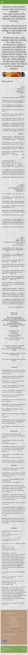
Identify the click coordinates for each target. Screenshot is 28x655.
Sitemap (8, 648)
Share (5, 641)
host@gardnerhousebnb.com (15, 628)
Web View (24, 648)
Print (5, 648)
